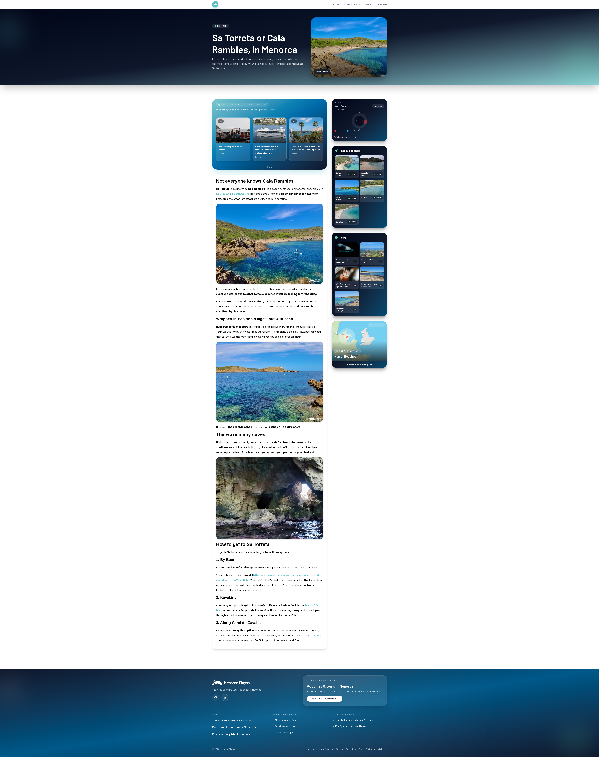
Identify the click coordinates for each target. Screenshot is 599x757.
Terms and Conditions (346, 749)
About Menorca (326, 749)
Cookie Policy (380, 749)
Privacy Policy (365, 749)
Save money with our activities (231, 109)
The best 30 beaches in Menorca (231, 720)
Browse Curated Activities (324, 698)
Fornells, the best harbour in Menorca (354, 719)
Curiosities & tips (284, 732)
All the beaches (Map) (285, 719)
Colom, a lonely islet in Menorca (231, 734)
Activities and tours (285, 726)
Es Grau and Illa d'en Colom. (233, 193)
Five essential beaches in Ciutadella (234, 727)
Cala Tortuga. (313, 635)
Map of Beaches (352, 4)
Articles (369, 4)
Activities (382, 4)
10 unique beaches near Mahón (350, 726)
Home (336, 4)
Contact (312, 749)
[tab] (267, 167)
